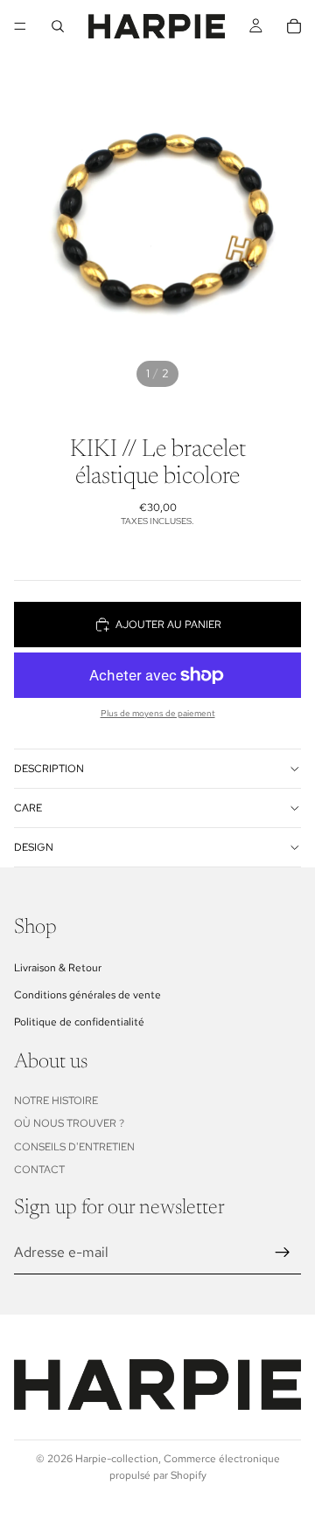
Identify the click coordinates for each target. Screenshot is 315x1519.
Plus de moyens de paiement (158, 713)
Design (33, 847)
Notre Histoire (56, 1101)
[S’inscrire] (282, 1252)
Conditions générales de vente (87, 995)
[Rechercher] (57, 26)
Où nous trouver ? (69, 1123)
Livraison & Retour (58, 968)
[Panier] (294, 26)
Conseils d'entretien (74, 1147)
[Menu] (20, 26)
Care (28, 808)
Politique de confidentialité (79, 1022)
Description (49, 769)
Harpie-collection (116, 1459)
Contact (39, 1170)
